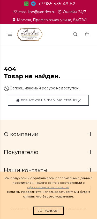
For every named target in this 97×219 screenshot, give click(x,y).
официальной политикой (48, 187)
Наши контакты (26, 170)
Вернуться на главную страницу (50, 100)
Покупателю (22, 152)
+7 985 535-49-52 (56, 3)
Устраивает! (48, 211)
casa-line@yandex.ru (37, 12)
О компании (22, 134)
